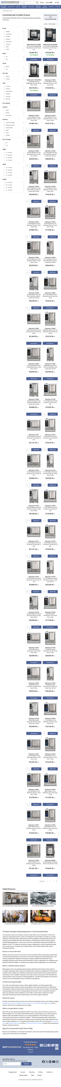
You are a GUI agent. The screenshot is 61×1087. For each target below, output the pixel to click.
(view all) (30, 1052)
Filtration (57, 6)
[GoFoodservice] (10, 2)
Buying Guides (23, 1075)
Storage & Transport (38, 7)
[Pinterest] (50, 1061)
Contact (42, 2)
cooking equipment (14, 1023)
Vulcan (49, 1003)
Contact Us (49, 1072)
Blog (32, 1075)
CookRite (17, 1003)
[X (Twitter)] (47, 1061)
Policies (40, 1072)
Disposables (31, 6)
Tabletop (17, 6)
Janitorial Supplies (24, 7)
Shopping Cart (13, 1072)
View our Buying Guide (50, 19)
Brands (40, 1075)
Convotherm (11, 1003)
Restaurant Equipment (4, 7)
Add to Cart (53, 95)
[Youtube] (53, 1061)
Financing (31, 1072)
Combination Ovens (7, 10)
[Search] (37, 2)
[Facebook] (43, 1061)
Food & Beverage (44, 7)
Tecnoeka (37, 1003)
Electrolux (23, 1003)
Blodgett (5, 1003)
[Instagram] (57, 1061)
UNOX (42, 1003)
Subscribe (26, 1063)
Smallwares (11, 6)
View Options (33, 59)
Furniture (51, 6)
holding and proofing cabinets (34, 1023)
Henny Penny (30, 1003)
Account (22, 1072)
